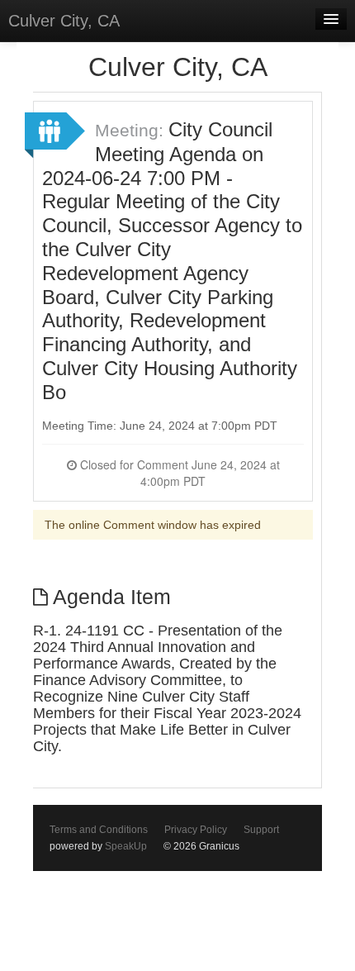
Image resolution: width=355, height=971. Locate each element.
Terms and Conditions (99, 829)
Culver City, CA (64, 21)
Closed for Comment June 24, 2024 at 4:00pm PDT (178, 472)
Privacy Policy (195, 829)
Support (261, 829)
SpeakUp (126, 846)
